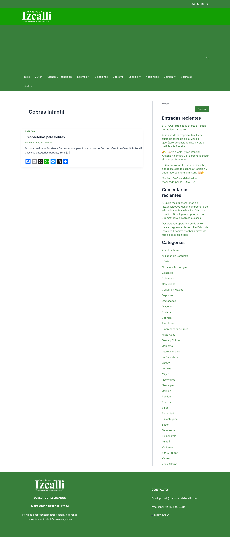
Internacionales (171, 351)
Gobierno (118, 76)
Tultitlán (166, 441)
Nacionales (152, 76)
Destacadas (169, 300)
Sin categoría (170, 419)
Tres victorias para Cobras (45, 137)
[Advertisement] (112, 48)
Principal (167, 402)
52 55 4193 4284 (175, 506)
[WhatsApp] (193, 4)
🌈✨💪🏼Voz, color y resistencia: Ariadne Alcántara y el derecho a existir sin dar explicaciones (185, 155)
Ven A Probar (170, 452)
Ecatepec (167, 312)
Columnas (168, 278)
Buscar (165, 103)
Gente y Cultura (171, 340)
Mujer (165, 374)
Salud (165, 407)
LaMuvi (166, 362)
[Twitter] (207, 4)
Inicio (27, 76)
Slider (165, 424)
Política (166, 396)
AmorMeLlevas (170, 250)
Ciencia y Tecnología (59, 76)
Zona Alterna (169, 464)
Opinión (168, 76)
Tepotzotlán (169, 430)
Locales (133, 76)
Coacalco (167, 272)
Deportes (30, 131)
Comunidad (169, 284)
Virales (28, 86)
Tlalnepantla (169, 435)
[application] (88, 76)
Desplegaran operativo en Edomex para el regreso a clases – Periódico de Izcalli (185, 227)
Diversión (167, 306)
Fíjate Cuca (168, 334)
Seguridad (168, 413)
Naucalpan (168, 385)
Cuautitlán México (172, 289)
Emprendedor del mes (175, 329)
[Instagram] (202, 4)
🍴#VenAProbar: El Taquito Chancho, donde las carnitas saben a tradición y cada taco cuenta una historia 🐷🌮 (184, 168)
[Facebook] (198, 4)
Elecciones (101, 76)
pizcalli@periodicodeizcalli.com (178, 498)
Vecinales (186, 76)
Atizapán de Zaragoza (175, 255)
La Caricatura (170, 357)
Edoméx (82, 76)
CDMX (38, 76)
